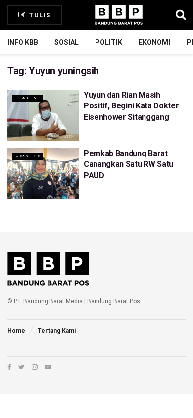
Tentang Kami (57, 330)
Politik (108, 42)
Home (16, 330)
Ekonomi (154, 42)
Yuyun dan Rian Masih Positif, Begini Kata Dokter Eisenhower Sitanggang (131, 106)
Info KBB (22, 42)
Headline (27, 98)
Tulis (39, 15)
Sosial (66, 42)
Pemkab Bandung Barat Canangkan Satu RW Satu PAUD (128, 164)
